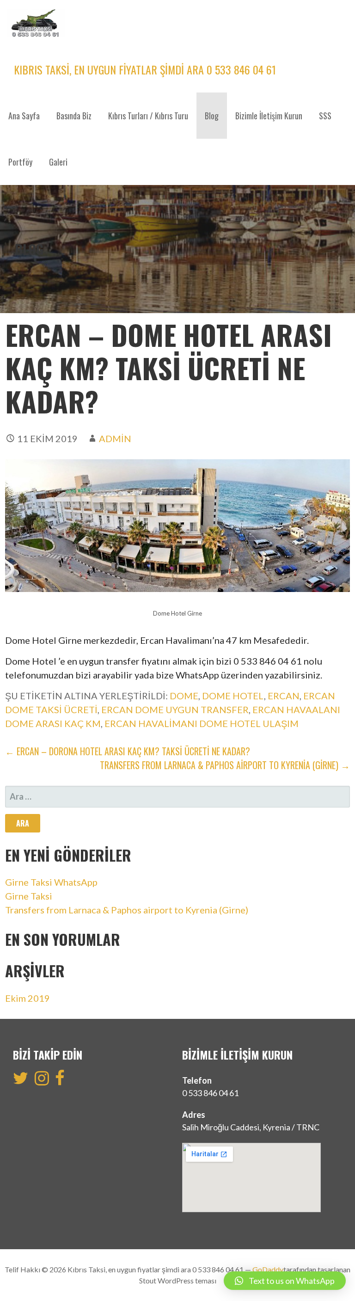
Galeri (58, 162)
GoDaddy (267, 1269)
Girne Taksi (28, 895)
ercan (284, 695)
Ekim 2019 (27, 998)
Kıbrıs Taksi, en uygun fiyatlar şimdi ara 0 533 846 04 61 (145, 69)
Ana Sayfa (24, 116)
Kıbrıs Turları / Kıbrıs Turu (148, 116)
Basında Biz (74, 116)
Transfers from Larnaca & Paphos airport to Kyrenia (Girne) (126, 909)
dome (184, 695)
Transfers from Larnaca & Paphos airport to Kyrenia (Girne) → (225, 765)
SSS (325, 116)
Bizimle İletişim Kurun (268, 116)
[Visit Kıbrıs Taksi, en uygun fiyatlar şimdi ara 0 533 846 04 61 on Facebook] (60, 1081)
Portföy (20, 162)
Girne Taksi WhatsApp (51, 882)
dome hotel (233, 695)
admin (115, 438)
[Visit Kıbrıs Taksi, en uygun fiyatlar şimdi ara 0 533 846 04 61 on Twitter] (20, 1081)
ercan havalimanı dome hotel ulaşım (201, 723)
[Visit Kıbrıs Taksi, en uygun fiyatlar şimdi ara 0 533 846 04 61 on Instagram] (42, 1081)
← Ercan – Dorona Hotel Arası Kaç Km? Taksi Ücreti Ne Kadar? (127, 751)
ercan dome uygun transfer (175, 709)
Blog (212, 116)
